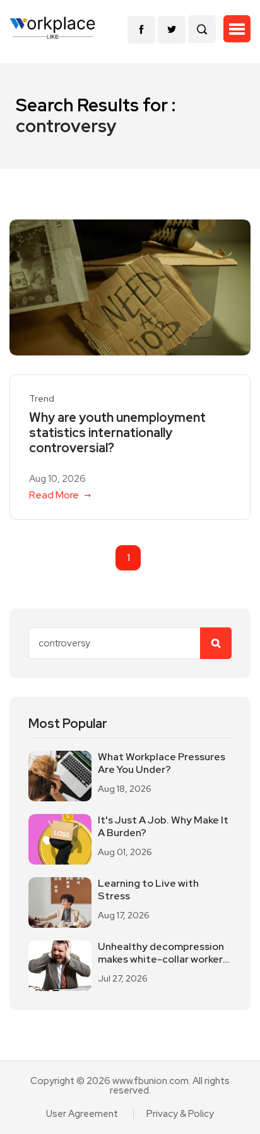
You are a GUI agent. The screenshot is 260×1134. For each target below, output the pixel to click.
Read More (55, 495)
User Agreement (82, 1114)
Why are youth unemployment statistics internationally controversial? (117, 432)
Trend (41, 399)
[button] (237, 29)
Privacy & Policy (180, 1114)
